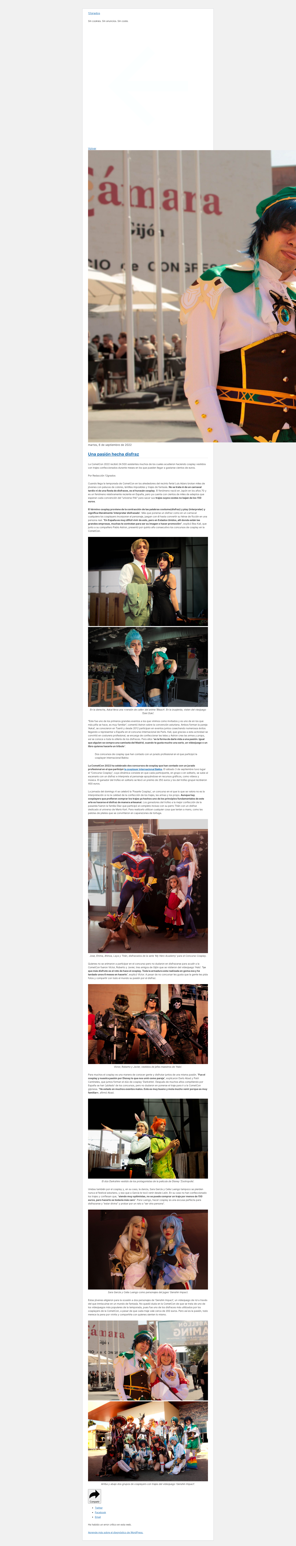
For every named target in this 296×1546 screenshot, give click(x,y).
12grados (94, 13)
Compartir (94, 1501)
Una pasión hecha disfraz (113, 454)
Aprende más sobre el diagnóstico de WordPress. (115, 1532)
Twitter (99, 1507)
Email (98, 1517)
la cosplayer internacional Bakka (143, 769)
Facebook (100, 1512)
